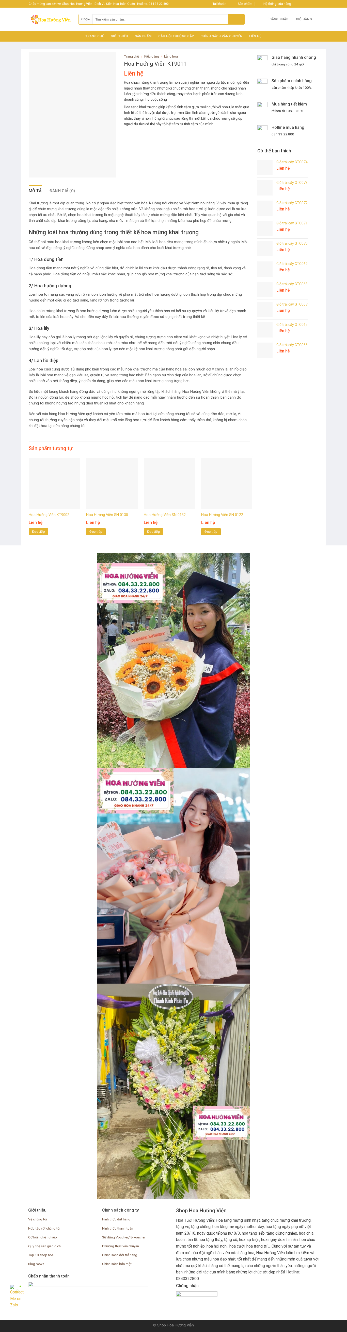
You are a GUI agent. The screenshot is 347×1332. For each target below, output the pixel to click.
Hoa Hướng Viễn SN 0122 (222, 515)
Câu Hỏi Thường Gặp (176, 36)
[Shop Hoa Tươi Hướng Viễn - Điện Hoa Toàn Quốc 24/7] (50, 19)
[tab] (35, 191)
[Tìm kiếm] (236, 19)
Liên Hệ (255, 36)
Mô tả (35, 190)
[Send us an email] (310, 4)
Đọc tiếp (38, 532)
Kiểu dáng (151, 56)
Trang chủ (94, 36)
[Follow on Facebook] (296, 4)
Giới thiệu (119, 36)
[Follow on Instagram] (301, 4)
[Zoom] (35, 171)
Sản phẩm (143, 36)
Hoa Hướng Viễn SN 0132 (165, 515)
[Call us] (315, 4)
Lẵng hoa (171, 56)
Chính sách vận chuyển (221, 36)
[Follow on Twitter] (306, 4)
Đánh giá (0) (62, 190)
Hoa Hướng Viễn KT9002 (49, 515)
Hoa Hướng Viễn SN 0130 (107, 515)
